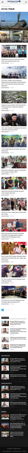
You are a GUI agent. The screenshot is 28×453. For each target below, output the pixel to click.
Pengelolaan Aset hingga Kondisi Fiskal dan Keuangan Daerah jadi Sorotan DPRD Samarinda (17, 346)
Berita (3, 56)
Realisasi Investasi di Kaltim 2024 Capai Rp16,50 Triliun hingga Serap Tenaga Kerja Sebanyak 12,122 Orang (13, 106)
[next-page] (11, 310)
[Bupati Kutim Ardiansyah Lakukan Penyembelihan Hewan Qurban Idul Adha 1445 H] (14, 162)
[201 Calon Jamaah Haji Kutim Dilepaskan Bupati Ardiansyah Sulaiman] (14, 271)
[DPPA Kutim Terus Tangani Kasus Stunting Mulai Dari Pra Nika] (14, 204)
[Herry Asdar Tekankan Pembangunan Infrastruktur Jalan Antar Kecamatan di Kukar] (14, 120)
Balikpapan (4, 34)
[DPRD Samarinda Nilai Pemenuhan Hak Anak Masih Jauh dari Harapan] (5, 339)
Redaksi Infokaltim (5, 63)
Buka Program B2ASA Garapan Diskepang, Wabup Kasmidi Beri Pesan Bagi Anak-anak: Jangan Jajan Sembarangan (13, 258)
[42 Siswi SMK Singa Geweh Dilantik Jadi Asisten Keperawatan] (14, 141)
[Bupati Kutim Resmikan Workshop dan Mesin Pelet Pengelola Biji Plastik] (14, 183)
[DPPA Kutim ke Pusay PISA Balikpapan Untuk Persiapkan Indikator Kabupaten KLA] (14, 292)
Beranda (3, 6)
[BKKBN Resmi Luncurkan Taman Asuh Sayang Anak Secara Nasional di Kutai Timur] (14, 51)
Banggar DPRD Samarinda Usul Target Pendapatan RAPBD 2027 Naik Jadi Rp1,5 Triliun (17, 323)
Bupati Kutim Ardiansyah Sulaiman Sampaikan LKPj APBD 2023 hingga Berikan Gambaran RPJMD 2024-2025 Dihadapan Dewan (12, 235)
